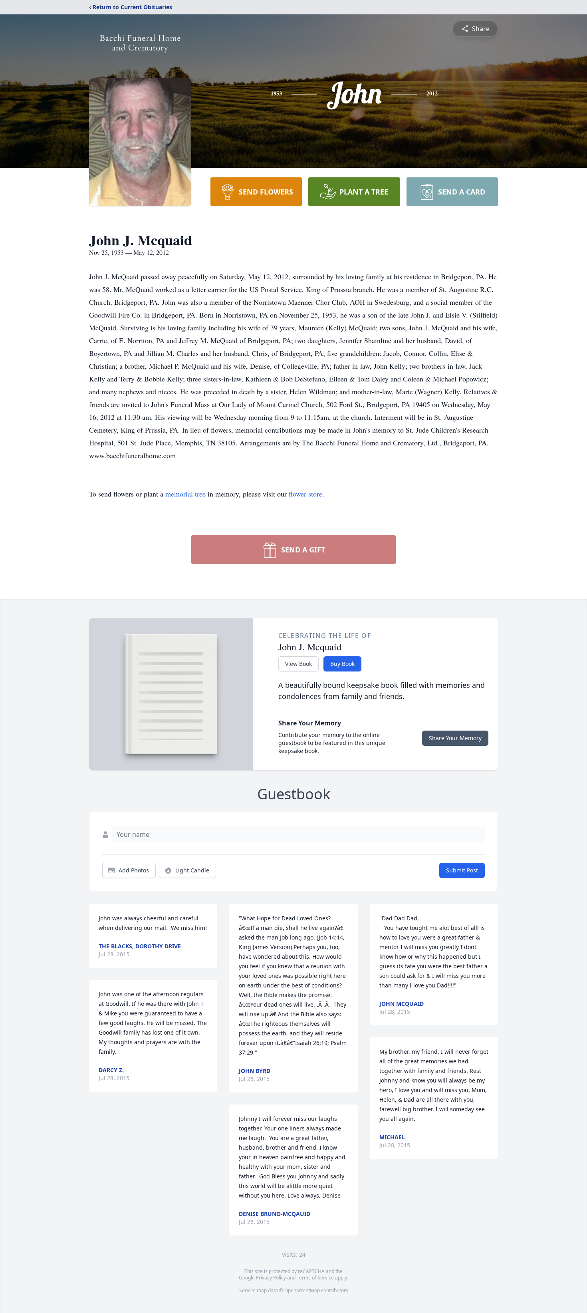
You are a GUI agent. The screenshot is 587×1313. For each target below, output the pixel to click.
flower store (305, 494)
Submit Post (462, 870)
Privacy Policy (271, 1277)
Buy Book (342, 663)
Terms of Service (315, 1277)
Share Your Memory (455, 738)
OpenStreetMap (302, 1290)
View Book (298, 663)
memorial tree (185, 494)
